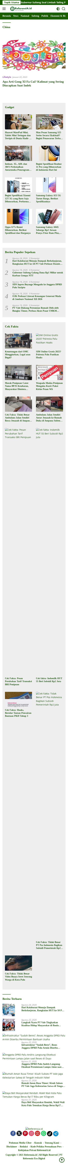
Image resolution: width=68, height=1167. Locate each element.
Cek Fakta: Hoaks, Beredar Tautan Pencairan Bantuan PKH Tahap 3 (18, 713)
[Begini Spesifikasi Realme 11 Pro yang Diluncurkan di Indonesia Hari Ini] (49, 153)
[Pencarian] (64, 9)
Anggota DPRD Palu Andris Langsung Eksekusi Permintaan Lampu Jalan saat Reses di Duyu (41, 1066)
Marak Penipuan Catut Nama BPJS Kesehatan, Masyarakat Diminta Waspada (17, 386)
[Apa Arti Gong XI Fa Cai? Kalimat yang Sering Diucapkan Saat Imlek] (34, 55)
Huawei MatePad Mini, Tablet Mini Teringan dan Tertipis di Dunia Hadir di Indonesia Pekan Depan (18, 135)
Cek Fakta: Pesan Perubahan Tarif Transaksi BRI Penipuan (18, 681)
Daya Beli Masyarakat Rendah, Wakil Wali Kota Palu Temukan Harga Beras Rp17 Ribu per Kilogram (43, 1104)
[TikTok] (49, 1133)
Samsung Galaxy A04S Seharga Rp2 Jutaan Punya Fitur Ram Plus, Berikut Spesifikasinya (47, 230)
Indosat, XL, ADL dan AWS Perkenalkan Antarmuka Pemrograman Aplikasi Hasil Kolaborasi (18, 167)
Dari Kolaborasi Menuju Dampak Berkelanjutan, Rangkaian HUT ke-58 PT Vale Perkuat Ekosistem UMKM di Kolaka (37, 262)
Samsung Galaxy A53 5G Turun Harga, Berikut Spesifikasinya (48, 198)
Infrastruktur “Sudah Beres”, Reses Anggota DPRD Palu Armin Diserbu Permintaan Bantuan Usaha (39, 1046)
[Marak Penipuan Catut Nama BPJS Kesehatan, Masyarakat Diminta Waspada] (18, 372)
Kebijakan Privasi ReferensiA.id (34, 1150)
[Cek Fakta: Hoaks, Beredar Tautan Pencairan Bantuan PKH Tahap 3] (18, 699)
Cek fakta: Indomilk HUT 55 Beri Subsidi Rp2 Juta (49, 680)
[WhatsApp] (43, 1133)
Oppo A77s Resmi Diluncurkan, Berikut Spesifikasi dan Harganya (18, 230)
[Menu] (4, 9)
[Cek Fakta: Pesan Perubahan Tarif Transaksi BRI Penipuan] (18, 551)
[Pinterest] (25, 1133)
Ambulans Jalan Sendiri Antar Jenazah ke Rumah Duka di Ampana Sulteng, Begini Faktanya (49, 418)
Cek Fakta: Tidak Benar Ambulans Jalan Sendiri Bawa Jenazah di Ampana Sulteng (18, 418)
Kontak (38, 1143)
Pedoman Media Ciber (20, 1143)
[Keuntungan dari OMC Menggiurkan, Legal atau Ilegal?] (18, 341)
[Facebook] (13, 1133)
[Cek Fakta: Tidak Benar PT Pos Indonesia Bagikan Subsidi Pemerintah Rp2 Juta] (49, 815)
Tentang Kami (52, 1143)
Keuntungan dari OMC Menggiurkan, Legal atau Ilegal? (17, 354)
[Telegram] (55, 1133)
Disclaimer (11, 1146)
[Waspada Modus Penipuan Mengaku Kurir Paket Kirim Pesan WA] (49, 372)
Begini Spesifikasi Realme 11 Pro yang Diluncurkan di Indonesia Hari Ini (49, 167)
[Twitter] (19, 1133)
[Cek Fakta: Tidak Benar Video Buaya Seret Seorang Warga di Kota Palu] (18, 963)
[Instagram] (31, 1133)
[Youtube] (37, 1133)
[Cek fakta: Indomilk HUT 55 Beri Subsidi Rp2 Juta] (49, 551)
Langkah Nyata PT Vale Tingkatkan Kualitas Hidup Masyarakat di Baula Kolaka (40, 1024)
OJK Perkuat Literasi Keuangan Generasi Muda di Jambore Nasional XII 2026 (36, 297)
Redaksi (24, 1146)
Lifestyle (6, 77)
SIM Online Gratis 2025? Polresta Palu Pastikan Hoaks (48, 354)
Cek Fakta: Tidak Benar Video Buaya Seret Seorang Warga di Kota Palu (18, 976)
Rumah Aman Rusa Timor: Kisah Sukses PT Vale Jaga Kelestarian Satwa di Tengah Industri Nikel (42, 1085)
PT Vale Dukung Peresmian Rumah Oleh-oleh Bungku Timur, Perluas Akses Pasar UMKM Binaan (35, 309)
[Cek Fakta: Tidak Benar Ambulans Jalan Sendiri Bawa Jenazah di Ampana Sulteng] (18, 404)
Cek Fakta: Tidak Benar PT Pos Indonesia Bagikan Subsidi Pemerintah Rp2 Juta (49, 945)
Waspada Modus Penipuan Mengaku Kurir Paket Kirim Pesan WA (49, 386)
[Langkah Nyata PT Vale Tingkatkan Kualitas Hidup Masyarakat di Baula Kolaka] (8, 1025)
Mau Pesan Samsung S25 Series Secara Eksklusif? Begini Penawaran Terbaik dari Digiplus (49, 135)
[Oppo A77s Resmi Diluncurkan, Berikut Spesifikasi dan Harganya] (18, 216)
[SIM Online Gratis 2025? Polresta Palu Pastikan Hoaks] (49, 341)
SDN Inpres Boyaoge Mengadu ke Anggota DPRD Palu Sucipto (37, 286)
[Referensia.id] (20, 9)
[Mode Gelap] (58, 9)
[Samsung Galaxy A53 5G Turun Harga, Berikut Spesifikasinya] (49, 185)
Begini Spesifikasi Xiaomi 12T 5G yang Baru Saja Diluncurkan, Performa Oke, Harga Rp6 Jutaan (17, 198)
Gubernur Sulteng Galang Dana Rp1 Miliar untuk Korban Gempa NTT (37, 274)
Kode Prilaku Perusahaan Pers (46, 1146)
